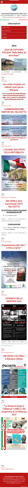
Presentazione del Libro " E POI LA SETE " (14, 247)
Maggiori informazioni (16, 483)
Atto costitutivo (6, 31)
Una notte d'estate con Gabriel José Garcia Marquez (14, 87)
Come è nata (5, 28)
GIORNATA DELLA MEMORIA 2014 (14, 300)
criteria (25, 486)
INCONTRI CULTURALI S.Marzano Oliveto (14, 357)
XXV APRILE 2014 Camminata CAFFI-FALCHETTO (14, 204)
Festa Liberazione (6, 146)
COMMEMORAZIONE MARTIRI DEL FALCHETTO (14, 111)
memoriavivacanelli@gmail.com (16, 17)
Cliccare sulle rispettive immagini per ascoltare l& (14, 139)
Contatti (4, 37)
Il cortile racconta (6, 106)
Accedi (23, 480)
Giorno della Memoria (7, 352)
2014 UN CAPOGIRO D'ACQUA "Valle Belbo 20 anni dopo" (14, 52)
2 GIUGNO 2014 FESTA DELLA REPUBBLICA (14, 151)
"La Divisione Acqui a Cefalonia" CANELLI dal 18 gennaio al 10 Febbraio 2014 (14, 410)
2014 (2, 79)
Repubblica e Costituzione (8, 197)
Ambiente (4, 81)
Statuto (4, 34)
